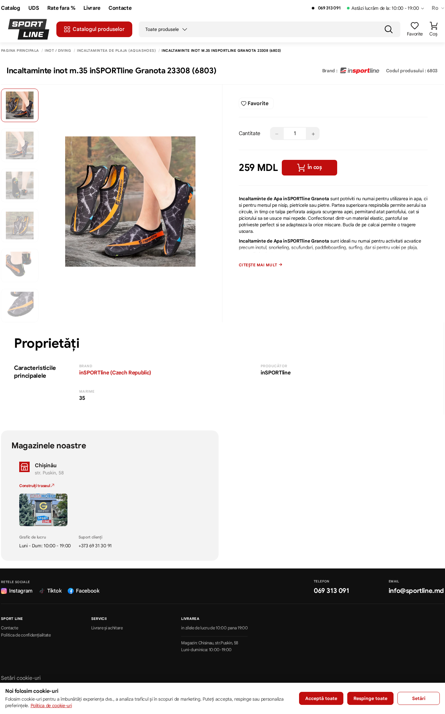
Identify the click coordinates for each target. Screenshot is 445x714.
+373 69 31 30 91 (95, 546)
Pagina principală (20, 50)
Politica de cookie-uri (51, 705)
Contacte (119, 8)
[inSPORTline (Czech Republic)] (359, 71)
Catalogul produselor (98, 29)
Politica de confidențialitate (26, 635)
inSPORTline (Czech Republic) (115, 373)
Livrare (91, 8)
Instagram (21, 591)
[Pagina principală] (28, 29)
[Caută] (389, 29)
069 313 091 (329, 8)
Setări (418, 698)
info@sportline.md (416, 591)
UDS (33, 8)
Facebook (87, 591)
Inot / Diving (58, 50)
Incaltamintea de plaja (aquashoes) (116, 50)
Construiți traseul (35, 485)
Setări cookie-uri (21, 678)
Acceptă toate (321, 698)
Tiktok (54, 591)
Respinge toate (370, 698)
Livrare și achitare (107, 628)
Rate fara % (61, 8)
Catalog (10, 8)
